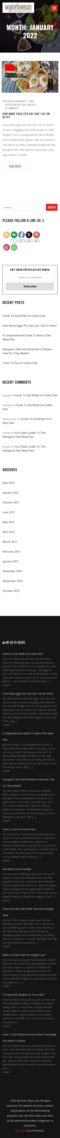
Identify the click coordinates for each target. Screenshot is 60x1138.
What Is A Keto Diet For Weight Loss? (24, 954)
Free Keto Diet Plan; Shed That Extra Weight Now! (28, 912)
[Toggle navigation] (54, 8)
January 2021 (10, 561)
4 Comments (11, 108)
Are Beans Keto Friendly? (17, 869)
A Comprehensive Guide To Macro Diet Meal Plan (26, 337)
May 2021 (8, 522)
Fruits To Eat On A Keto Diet (20, 363)
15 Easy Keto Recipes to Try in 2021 (23, 994)
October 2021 (10, 502)
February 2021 (11, 551)
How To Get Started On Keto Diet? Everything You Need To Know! (29, 1037)
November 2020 (12, 581)
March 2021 (9, 542)
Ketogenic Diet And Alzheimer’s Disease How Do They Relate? (27, 351)
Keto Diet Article (26, 104)
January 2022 (10, 492)
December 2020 (12, 571)
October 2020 (10, 591)
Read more (15, 166)
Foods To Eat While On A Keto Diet (24, 316)
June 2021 (8, 512)
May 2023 (8, 483)
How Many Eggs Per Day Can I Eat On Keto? (26, 115)
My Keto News (15, 642)
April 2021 (8, 532)
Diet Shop (21, 1130)
